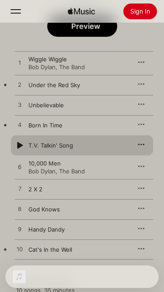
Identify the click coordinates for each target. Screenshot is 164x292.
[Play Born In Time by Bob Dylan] (19, 125)
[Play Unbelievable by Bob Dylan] (19, 105)
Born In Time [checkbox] (45, 125)
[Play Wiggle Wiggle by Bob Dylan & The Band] (19, 63)
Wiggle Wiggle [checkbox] (47, 59)
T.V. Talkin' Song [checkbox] (50, 145)
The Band (72, 66)
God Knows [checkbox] (44, 209)
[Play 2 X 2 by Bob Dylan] (19, 189)
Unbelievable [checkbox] (46, 105)
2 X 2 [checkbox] (35, 189)
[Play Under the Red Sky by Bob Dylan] (19, 85)
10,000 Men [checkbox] (44, 163)
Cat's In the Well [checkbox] (50, 249)
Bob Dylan (42, 66)
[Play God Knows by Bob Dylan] (19, 209)
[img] (81, 11)
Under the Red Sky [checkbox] (54, 84)
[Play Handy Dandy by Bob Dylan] (19, 229)
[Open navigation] (15, 11)
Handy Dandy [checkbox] (46, 229)
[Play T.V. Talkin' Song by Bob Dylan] (19, 145)
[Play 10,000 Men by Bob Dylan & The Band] (19, 167)
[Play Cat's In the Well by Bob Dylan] (19, 249)
